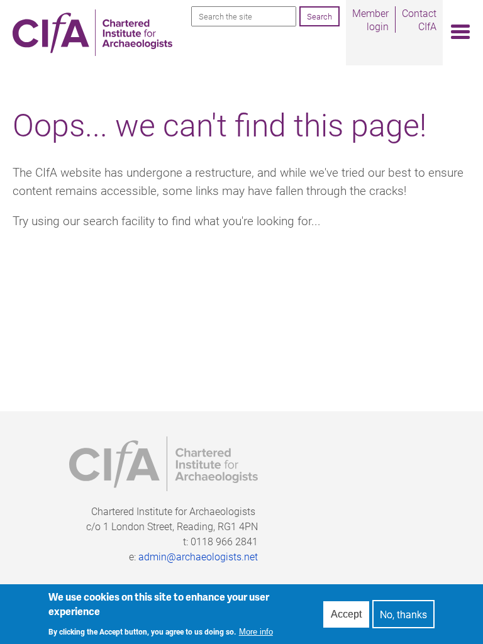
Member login (370, 19)
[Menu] (456, 32)
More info (256, 631)
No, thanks (403, 614)
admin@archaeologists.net (198, 556)
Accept (346, 614)
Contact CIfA (419, 19)
